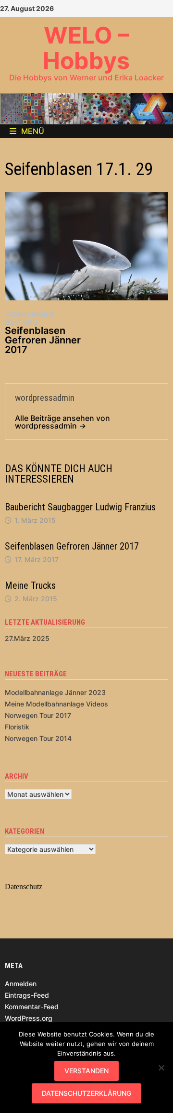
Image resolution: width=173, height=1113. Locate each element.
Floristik (17, 727)
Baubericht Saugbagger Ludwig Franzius (80, 507)
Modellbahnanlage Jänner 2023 (55, 692)
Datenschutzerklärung (86, 1093)
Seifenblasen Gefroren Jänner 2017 (72, 546)
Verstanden (86, 1071)
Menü (32, 131)
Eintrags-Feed (27, 995)
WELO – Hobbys (86, 48)
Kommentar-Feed (32, 1007)
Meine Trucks (30, 585)
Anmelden (21, 984)
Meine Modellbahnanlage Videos (56, 704)
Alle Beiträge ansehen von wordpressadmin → (62, 421)
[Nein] (161, 1067)
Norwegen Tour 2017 (38, 715)
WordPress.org (28, 1018)
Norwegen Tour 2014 (38, 738)
